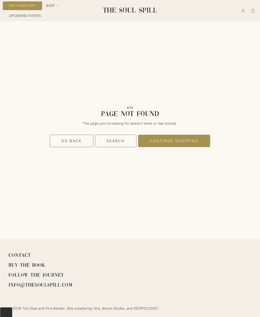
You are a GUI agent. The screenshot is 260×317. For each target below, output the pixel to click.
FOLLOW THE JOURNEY (36, 275)
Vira (97, 308)
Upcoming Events (25, 16)
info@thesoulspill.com (40, 285)
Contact (19, 255)
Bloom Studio (113, 308)
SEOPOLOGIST (146, 308)
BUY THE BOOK (26, 265)
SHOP (50, 5)
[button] (253, 11)
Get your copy (22, 5)
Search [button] (116, 141)
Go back (71, 141)
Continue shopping (174, 141)
